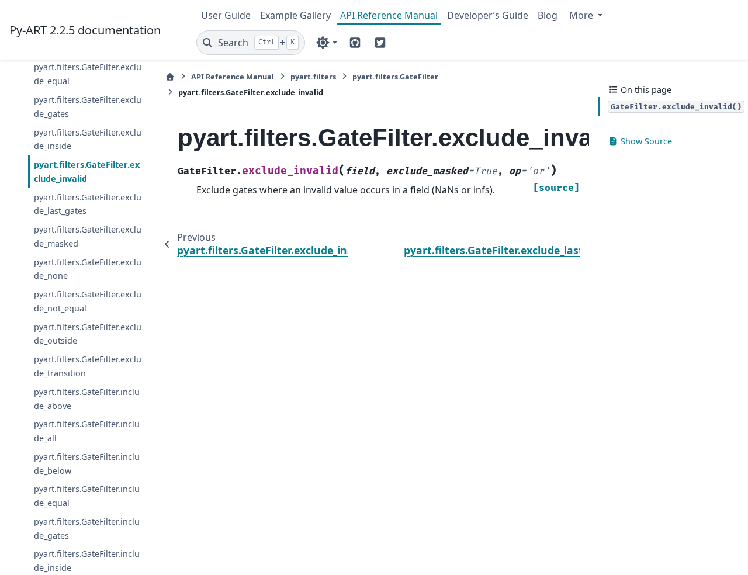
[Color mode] (326, 43)
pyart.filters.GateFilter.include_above (87, 398)
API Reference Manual (389, 15)
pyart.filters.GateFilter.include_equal (87, 495)
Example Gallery (295, 15)
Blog (547, 15)
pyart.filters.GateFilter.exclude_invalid (87, 171)
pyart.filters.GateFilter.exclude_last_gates (87, 204)
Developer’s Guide (487, 15)
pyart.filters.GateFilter (395, 76)
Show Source (645, 141)
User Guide (226, 15)
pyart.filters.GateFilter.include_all (87, 431)
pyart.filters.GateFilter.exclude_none (87, 269)
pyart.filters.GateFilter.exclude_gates (87, 106)
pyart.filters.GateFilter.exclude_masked (87, 236)
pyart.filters (313, 76)
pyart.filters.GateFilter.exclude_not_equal (87, 301)
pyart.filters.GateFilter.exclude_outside (87, 334)
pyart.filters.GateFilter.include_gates (87, 528)
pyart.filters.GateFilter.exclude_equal (87, 73)
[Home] (170, 77)
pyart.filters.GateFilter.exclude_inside (87, 139)
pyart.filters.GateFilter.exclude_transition (87, 366)
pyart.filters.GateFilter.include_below (87, 463)
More (582, 15)
